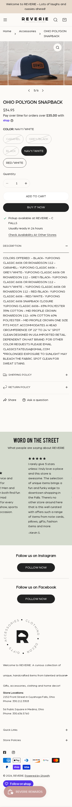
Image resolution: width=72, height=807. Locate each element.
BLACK (11, 151)
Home (7, 31)
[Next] (42, 91)
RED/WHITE (14, 162)
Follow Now (36, 598)
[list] (36, 68)
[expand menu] (5, 20)
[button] (64, 20)
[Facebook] (4, 752)
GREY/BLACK (38, 139)
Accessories (27, 31)
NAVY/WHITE (34, 151)
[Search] (55, 20)
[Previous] (29, 91)
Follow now (36, 567)
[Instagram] (13, 752)
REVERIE (18, 775)
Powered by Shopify (37, 775)
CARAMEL (13, 139)
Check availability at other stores (32, 234)
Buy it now (36, 207)
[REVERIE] (35, 20)
